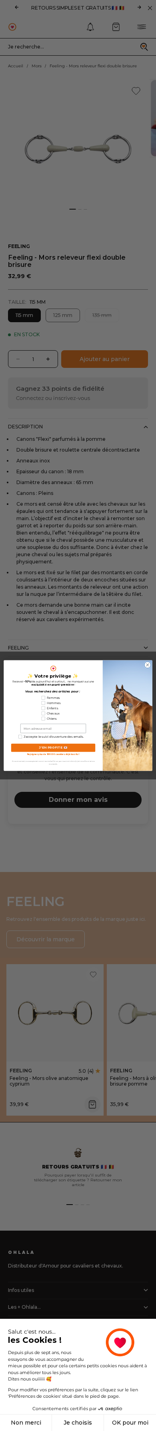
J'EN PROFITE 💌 (53, 747)
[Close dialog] (147, 665)
